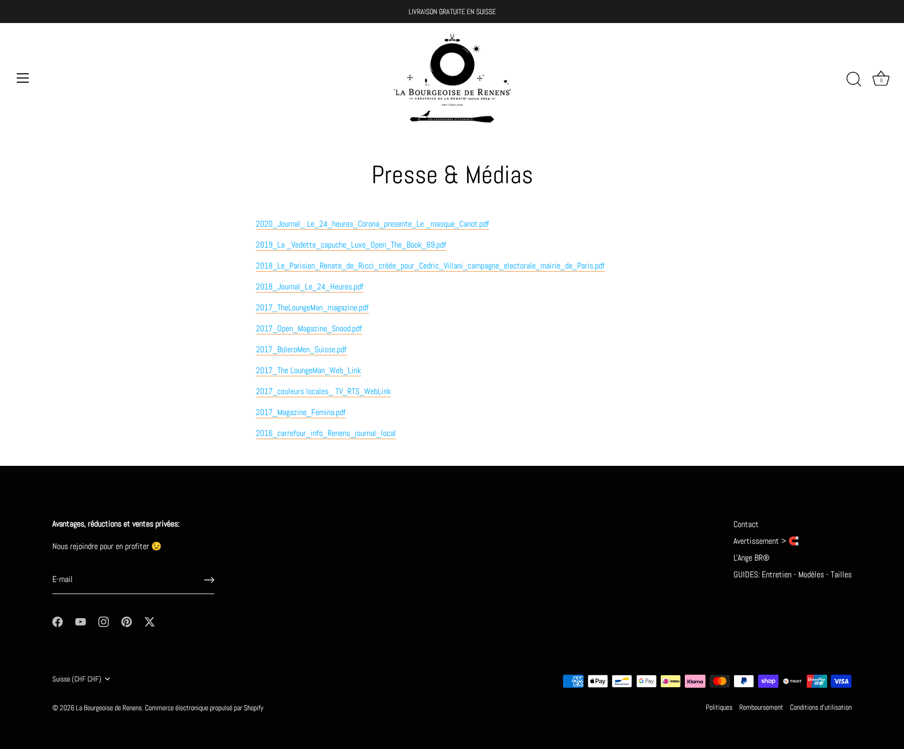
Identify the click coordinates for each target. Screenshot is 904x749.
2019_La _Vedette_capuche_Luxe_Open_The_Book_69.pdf (351, 244)
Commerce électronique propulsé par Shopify (204, 707)
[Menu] (23, 78)
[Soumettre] (209, 580)
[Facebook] (57, 621)
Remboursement (761, 707)
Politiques (719, 707)
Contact (746, 524)
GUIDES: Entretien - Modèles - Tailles (792, 574)
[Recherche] (853, 79)
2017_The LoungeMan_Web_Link (308, 370)
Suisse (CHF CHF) (76, 679)
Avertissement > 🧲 (766, 540)
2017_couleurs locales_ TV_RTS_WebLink (323, 391)
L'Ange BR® (751, 557)
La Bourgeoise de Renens (109, 707)
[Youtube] (80, 621)
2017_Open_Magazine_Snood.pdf (309, 328)
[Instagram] (103, 621)
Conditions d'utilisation (821, 707)
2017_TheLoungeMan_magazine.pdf (312, 307)
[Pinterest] (126, 621)
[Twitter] (149, 621)
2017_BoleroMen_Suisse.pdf (301, 349)
